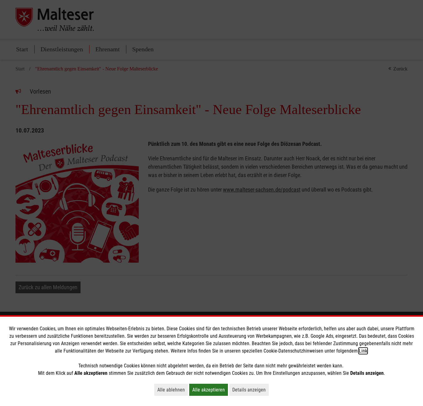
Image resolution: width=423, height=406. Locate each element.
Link (363, 351)
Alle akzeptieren (210, 390)
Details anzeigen (250, 390)
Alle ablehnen (172, 390)
